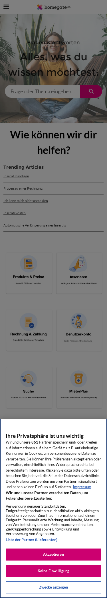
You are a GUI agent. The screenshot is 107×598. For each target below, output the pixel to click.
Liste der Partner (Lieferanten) (31, 539)
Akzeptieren (53, 554)
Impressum (82, 486)
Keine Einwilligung (53, 571)
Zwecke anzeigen (53, 587)
